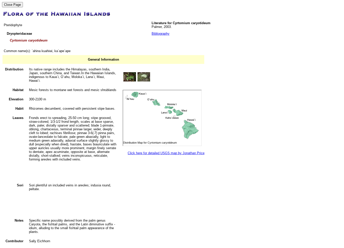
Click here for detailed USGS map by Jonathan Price (166, 153)
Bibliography (160, 33)
